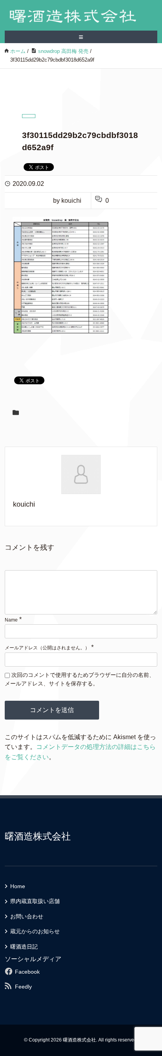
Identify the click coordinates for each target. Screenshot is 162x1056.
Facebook (27, 972)
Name (11, 620)
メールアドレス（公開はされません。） (47, 648)
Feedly (23, 986)
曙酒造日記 (24, 946)
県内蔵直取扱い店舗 (35, 901)
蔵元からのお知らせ (35, 931)
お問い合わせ (26, 916)
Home (17, 886)
